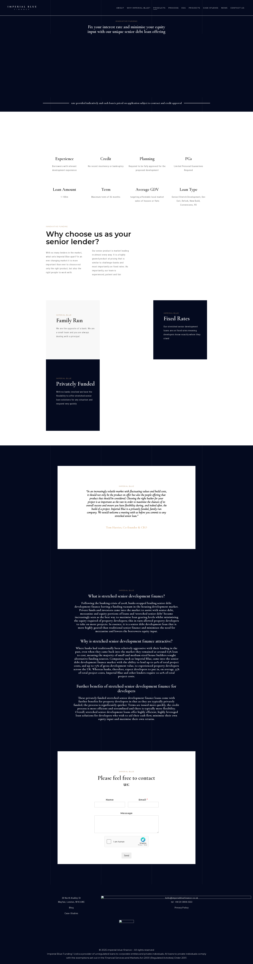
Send (126, 855)
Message (126, 813)
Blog (71, 907)
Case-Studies (71, 913)
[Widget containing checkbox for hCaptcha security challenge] (126, 841)
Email (143, 799)
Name (110, 799)
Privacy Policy (182, 907)
